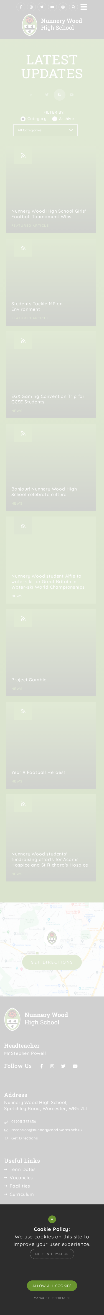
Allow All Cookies (51, 1285)
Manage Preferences (52, 1298)
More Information (52, 1254)
